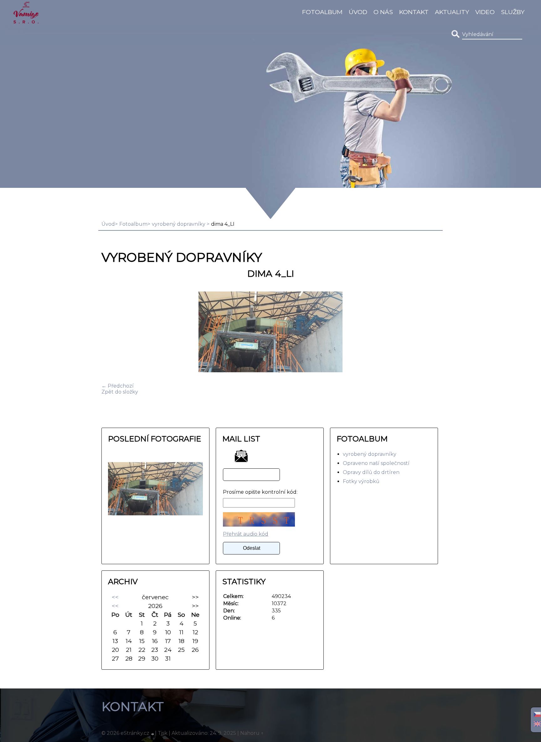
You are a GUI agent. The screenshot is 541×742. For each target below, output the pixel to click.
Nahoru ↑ (252, 733)
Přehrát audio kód (245, 534)
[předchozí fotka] (112, 332)
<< (115, 597)
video (485, 12)
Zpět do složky (119, 392)
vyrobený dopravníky (179, 224)
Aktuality (452, 12)
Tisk (162, 733)
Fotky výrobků (361, 481)
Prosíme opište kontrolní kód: (260, 492)
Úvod (358, 12)
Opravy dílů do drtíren (371, 472)
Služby (512, 12)
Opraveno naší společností (376, 463)
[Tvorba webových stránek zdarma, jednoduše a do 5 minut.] (153, 733)
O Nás (383, 12)
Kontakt (414, 12)
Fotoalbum (322, 12)
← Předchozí (117, 386)
